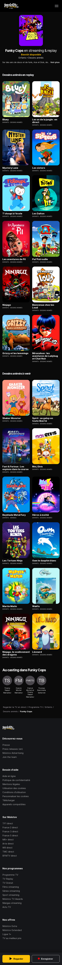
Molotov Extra (9, 926)
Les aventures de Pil (14, 259)
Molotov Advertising (12, 753)
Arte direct (8, 843)
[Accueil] (11, 6)
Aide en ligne (9, 776)
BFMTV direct (9, 855)
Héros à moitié (40, 515)
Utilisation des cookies (14, 788)
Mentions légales (11, 784)
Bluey (5, 119)
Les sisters (38, 168)
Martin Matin (9, 606)
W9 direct (7, 847)
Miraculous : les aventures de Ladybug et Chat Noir (45, 356)
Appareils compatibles (14, 804)
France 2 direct (10, 827)
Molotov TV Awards (12, 899)
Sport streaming (10, 895)
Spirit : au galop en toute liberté (42, 419)
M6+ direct (8, 839)
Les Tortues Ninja (12, 560)
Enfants (22, 57)
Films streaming (10, 886)
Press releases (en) (12, 749)
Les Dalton (38, 213)
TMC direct (8, 851)
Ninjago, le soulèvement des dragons (16, 653)
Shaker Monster (11, 418)
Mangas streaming (12, 903)
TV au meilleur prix (11, 938)
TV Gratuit (7, 882)
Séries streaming (11, 890)
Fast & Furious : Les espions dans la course (15, 468)
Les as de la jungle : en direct (44, 121)
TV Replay (7, 878)
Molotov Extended (12, 930)
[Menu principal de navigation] (56, 6)
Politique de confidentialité (16, 780)
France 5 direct (10, 835)
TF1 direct (7, 823)
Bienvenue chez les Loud (43, 306)
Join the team (9, 757)
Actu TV (6, 907)
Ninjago (6, 305)
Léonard (37, 652)
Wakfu (36, 606)
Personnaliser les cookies (15, 796)
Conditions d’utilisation (14, 792)
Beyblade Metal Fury (14, 515)
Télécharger (8, 800)
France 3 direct (10, 831)
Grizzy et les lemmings (15, 353)
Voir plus (55, 62)
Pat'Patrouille (40, 259)
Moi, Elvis (37, 466)
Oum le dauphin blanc (44, 560)
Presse (6, 744)
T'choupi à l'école (12, 213)
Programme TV (10, 874)
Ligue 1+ (6, 934)
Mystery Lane (10, 168)
